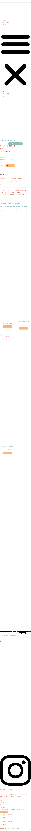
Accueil (5, 20)
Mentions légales (7, 814)
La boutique (6, 22)
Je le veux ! (10, 165)
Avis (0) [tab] (2, 175)
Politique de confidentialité (10, 816)
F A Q (4, 24)
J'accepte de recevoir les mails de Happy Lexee (13, 809)
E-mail (1, 804)
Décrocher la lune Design (13, 828)
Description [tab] (3, 172)
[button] (15, 59)
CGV (4, 817)
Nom (1, 800)
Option (2, 148)
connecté (12, 194)
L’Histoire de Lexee (8, 26)
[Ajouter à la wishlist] (2, 211)
